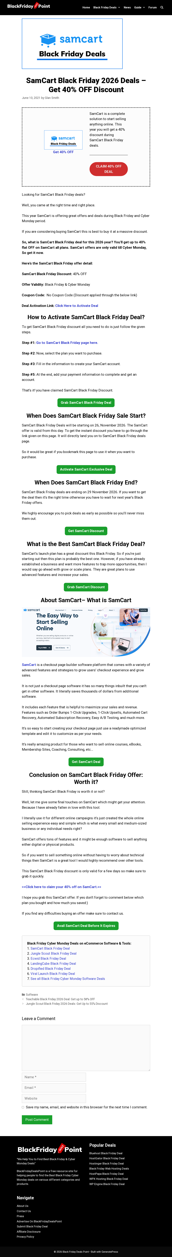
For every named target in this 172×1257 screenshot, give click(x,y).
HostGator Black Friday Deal (107, 1158)
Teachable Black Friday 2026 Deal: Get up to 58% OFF (60, 999)
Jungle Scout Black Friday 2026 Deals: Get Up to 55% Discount (67, 1003)
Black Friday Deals (105, 7)
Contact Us (24, 1211)
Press (20, 1216)
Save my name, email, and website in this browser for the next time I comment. (86, 1107)
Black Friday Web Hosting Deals (109, 1168)
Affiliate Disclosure (28, 1231)
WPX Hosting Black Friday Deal (108, 1178)
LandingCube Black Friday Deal (53, 964)
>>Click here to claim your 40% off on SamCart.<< (61, 887)
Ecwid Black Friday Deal (48, 958)
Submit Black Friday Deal (32, 1226)
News (127, 7)
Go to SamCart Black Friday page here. (67, 343)
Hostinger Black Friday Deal (106, 1163)
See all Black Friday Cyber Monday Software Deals (68, 979)
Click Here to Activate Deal (76, 306)
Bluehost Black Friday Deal (105, 1153)
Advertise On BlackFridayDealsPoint (39, 1221)
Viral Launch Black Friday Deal (53, 974)
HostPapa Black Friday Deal (106, 1173)
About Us (22, 1206)
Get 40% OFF (63, 152)
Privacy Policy (25, 1236)
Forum (152, 7)
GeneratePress (110, 1251)
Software (32, 994)
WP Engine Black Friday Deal (107, 1184)
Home (86, 7)
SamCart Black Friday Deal (50, 948)
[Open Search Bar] (161, 7)
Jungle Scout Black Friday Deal (53, 953)
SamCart (29, 665)
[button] (109, 169)
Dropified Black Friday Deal (51, 969)
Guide (137, 7)
